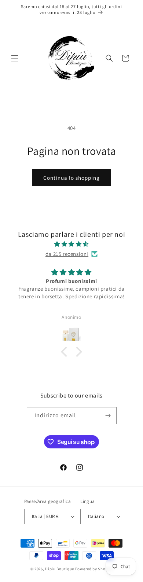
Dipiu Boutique (59, 568)
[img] (72, 244)
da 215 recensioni (66, 253)
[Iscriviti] (108, 415)
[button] (15, 58)
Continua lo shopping (71, 177)
